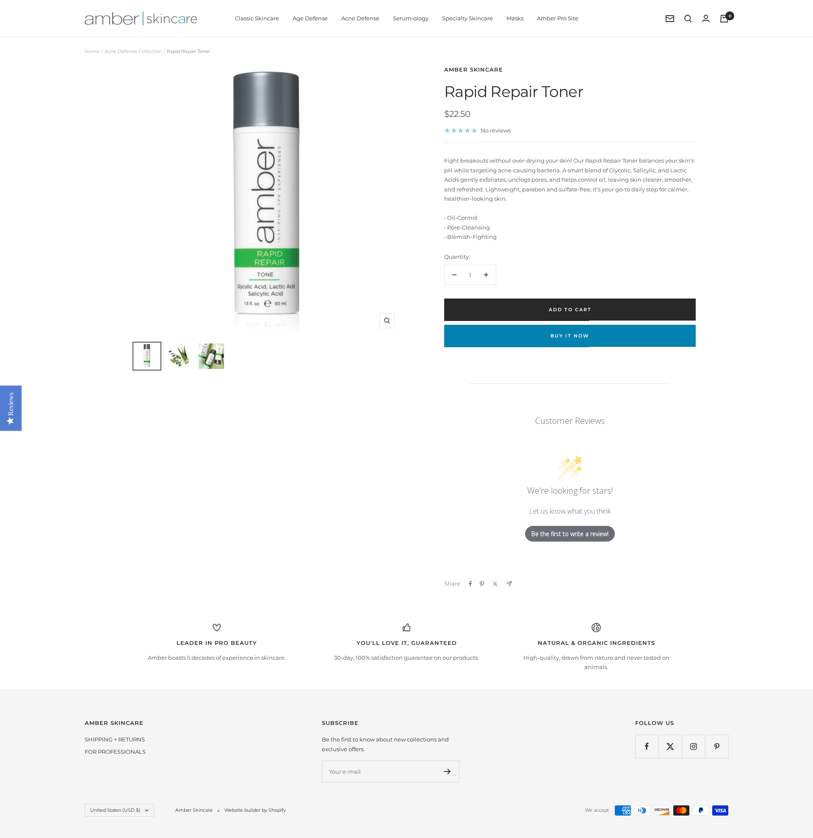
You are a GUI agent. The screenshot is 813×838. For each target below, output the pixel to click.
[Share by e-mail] (509, 583)
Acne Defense (360, 18)
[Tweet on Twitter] (495, 584)
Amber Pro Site (557, 18)
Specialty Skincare (467, 18)
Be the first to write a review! (569, 534)
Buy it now (569, 336)
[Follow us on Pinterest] (716, 746)
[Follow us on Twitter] (670, 746)
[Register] (447, 771)
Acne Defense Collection (133, 51)
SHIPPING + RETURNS (115, 739)
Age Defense (310, 18)
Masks (514, 18)
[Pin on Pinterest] (482, 584)
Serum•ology (411, 18)
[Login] (706, 18)
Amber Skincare (473, 69)
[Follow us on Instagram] (693, 746)
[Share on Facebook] (470, 584)
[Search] (688, 18)
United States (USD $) (115, 810)
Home (92, 51)
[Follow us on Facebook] (646, 746)
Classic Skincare (257, 18)
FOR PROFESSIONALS (115, 751)
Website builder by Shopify (255, 810)
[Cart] (724, 18)
